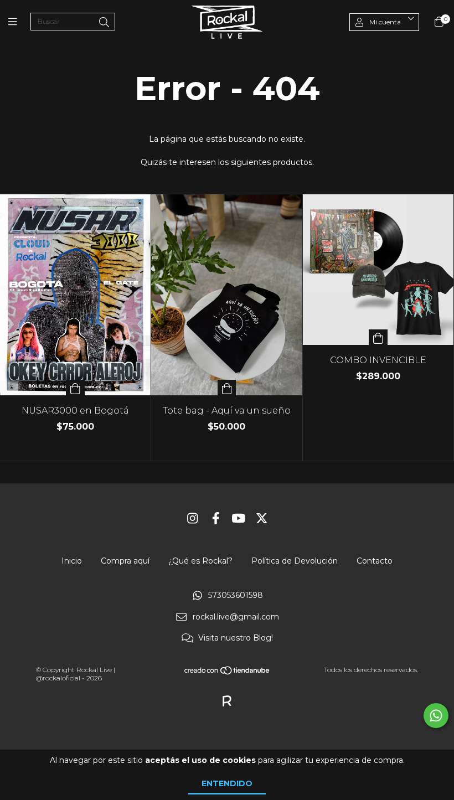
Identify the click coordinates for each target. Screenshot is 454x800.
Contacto (375, 561)
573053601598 (235, 596)
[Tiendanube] (227, 673)
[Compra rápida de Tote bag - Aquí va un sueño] (227, 387)
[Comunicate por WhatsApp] (436, 715)
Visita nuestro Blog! (235, 638)
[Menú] (19, 22)
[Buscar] (104, 22)
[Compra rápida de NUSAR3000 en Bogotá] (75, 387)
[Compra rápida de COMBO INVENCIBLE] (378, 337)
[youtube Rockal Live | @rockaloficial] (238, 518)
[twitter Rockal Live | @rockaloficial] (261, 518)
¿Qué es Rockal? (200, 561)
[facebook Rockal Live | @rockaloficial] (215, 518)
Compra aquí (125, 561)
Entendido (227, 783)
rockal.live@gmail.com (236, 617)
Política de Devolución (294, 561)
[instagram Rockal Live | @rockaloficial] (192, 518)
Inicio (71, 561)
